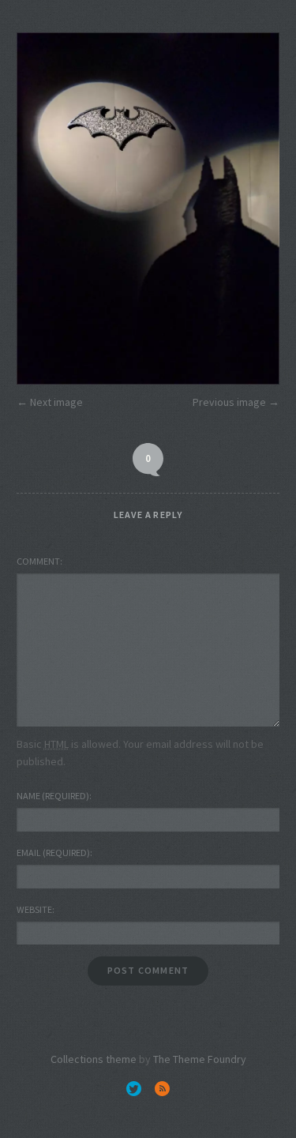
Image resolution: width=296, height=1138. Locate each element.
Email (53, 852)
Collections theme (94, 1059)
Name (53, 796)
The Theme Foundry (199, 1059)
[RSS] (162, 1088)
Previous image (229, 402)
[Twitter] (134, 1088)
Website (34, 909)
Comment (38, 561)
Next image (56, 402)
